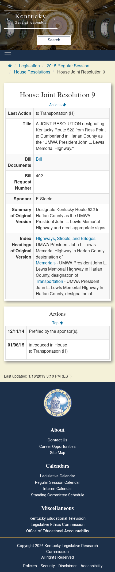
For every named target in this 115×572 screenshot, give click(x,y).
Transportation (49, 281)
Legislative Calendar (57, 476)
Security (48, 565)
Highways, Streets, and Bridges (65, 238)
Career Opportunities (57, 446)
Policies (30, 565)
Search (54, 40)
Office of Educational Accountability (57, 531)
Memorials (46, 263)
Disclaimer (68, 565)
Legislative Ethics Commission (58, 524)
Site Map (57, 452)
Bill (39, 159)
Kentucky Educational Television (58, 518)
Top (56, 322)
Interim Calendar (57, 488)
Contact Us (57, 440)
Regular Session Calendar (57, 482)
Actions (56, 104)
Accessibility (91, 565)
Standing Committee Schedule (57, 495)
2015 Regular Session (68, 65)
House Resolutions (32, 72)
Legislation (29, 65)
